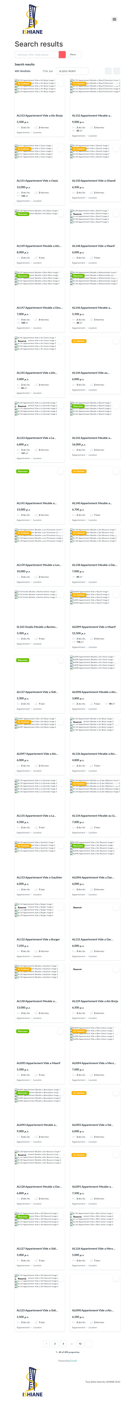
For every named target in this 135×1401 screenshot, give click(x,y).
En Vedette (23, 84)
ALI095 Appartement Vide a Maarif (38, 1063)
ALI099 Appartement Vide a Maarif (94, 627)
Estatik (73, 1360)
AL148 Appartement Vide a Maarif (93, 246)
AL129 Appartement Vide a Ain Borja (95, 1001)
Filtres (73, 54)
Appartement (23, 132)
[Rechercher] (62, 54)
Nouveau (22, 214)
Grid (108, 71)
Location (37, 132)
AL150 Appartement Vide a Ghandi (93, 180)
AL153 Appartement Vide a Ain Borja (40, 115)
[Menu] (114, 19)
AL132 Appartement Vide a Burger (38, 939)
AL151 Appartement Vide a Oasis (37, 180)
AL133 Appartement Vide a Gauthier (39, 877)
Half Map (116, 71)
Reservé (77, 214)
